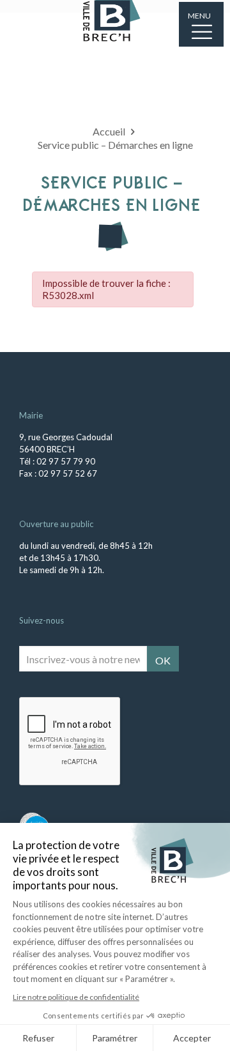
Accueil (109, 131)
